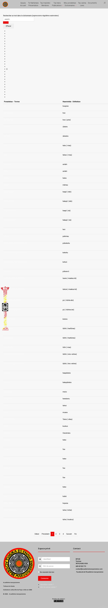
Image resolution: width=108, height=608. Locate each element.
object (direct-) (9, 192)
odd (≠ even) (8, 503)
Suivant (69, 534)
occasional (8, 392)
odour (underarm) (10, 510)
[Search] (6, 22)
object (6, 178)
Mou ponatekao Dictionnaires (70, 4)
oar (5, 106)
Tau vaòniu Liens (82, 4)
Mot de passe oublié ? (48, 587)
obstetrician (8, 328)
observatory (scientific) (12, 300)
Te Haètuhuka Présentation (33, 4)
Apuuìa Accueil (23, 4)
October (7, 433)
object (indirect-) (10, 211)
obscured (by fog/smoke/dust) (15, 243)
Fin (75, 534)
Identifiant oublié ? (47, 585)
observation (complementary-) (15, 278)
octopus (7, 440)
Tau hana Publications (56, 4)
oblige (6, 236)
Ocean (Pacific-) (10, 419)
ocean (6, 406)
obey (6, 171)
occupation (8, 399)
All (7, 31)
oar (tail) (7, 127)
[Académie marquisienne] (5, 4)
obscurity (7, 271)
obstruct (7, 373)
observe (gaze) (9, 319)
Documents (92, 3)
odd (5, 496)
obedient (7, 164)
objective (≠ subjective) (12, 229)
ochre (6, 426)
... (63, 129)
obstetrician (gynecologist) (14, 354)
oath (5, 145)
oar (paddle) (8, 113)
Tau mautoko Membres (45, 4)
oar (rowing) (8, 120)
